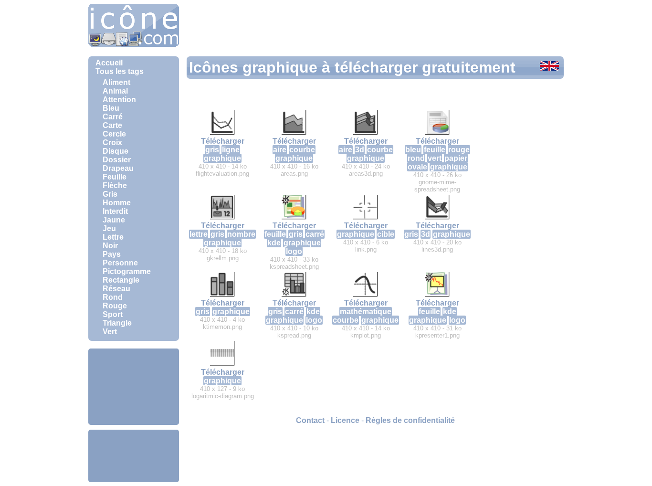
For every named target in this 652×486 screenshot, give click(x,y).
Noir (110, 246)
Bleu (111, 108)
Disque (115, 151)
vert (435, 158)
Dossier (117, 160)
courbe (302, 150)
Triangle (117, 323)
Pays (112, 254)
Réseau (116, 289)
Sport (113, 314)
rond (416, 158)
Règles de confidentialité (410, 420)
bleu (413, 150)
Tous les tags (119, 71)
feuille (434, 150)
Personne (120, 263)
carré (314, 234)
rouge (459, 150)
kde (274, 243)
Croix (112, 142)
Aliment (116, 82)
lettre (198, 234)
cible (385, 234)
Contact (310, 420)
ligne (231, 150)
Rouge (115, 306)
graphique (222, 158)
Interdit (115, 211)
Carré (113, 117)
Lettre (113, 237)
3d (359, 150)
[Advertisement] (134, 387)
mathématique (365, 311)
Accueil (109, 63)
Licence (345, 420)
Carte (112, 125)
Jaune (114, 220)
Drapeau (118, 168)
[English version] (549, 66)
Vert (110, 332)
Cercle (114, 134)
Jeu (109, 228)
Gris (110, 194)
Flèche (115, 185)
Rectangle (121, 280)
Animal (115, 91)
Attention (119, 99)
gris (212, 150)
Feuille (114, 177)
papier (455, 158)
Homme (117, 203)
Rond (113, 297)
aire (279, 150)
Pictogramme (127, 271)
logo (294, 251)
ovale (417, 167)
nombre (241, 234)
